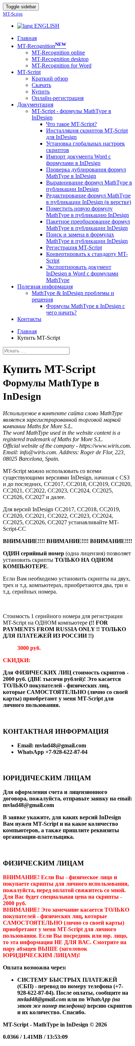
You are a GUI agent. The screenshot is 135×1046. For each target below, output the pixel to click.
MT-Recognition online (58, 52)
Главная (27, 331)
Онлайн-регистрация (58, 98)
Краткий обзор (50, 78)
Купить (41, 91)
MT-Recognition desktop (60, 59)
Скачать (41, 85)
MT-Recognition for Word (61, 65)
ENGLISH (46, 26)
